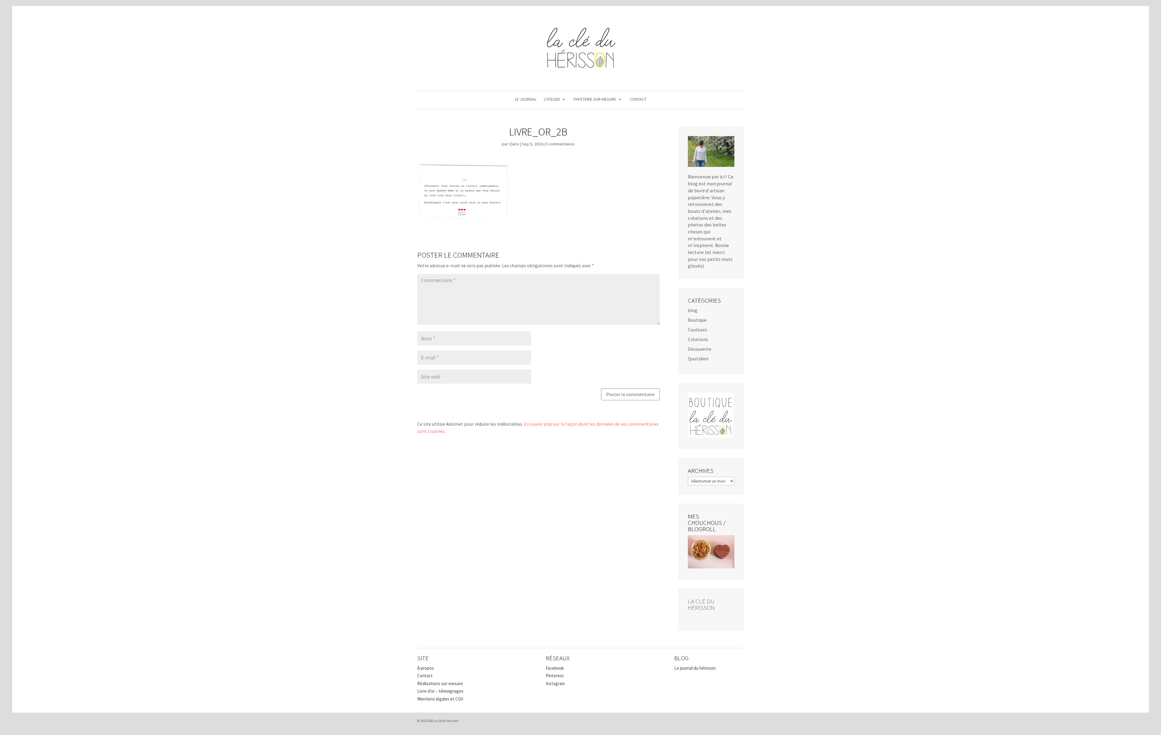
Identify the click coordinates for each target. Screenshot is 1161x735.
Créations (698, 339)
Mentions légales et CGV (440, 699)
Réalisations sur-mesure (440, 683)
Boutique (697, 320)
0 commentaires (560, 144)
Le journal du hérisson (695, 668)
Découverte (699, 349)
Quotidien (698, 359)
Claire (514, 144)
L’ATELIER (552, 99)
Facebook (555, 668)
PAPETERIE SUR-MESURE (595, 99)
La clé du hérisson (701, 604)
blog (693, 310)
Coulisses (697, 330)
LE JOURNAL (525, 99)
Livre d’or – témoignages (440, 691)
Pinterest (555, 675)
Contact (425, 675)
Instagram (555, 683)
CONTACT (638, 99)
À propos (425, 668)
